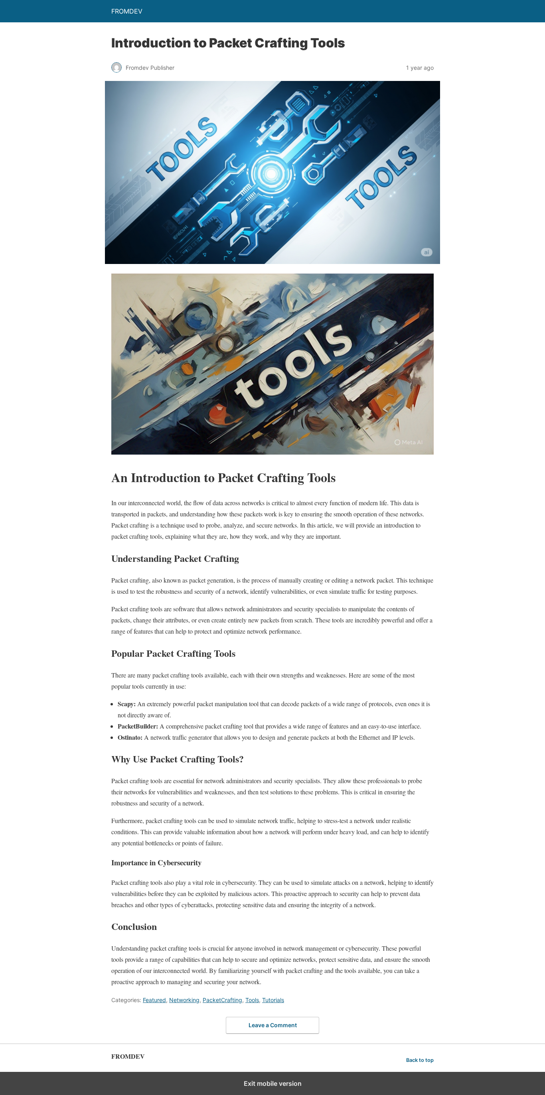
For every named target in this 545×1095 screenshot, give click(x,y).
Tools (252, 1000)
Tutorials (273, 1000)
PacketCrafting (222, 1000)
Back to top (420, 1060)
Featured (154, 1000)
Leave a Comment (273, 1025)
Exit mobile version (273, 1083)
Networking (184, 1000)
